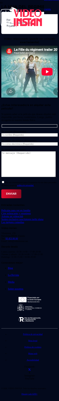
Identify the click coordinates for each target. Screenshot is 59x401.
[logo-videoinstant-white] (21, 25)
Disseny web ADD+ (29, 394)
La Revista (13, 275)
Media (11, 282)
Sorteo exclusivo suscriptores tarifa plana (22, 219)
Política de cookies (32, 347)
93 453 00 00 (12, 238)
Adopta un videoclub (12, 216)
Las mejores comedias (12, 222)
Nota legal (32, 341)
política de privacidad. (25, 185)
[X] (29, 369)
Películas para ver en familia (15, 210)
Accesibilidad (33, 360)
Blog (10, 268)
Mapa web (32, 353)
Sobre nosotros (15, 288)
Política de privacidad (33, 334)
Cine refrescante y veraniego (16, 213)
